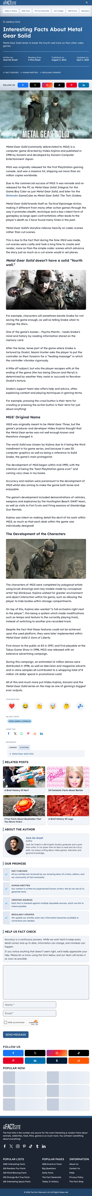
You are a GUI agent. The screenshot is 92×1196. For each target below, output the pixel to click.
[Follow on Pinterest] (71, 85)
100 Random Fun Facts (14, 1168)
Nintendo (12, 195)
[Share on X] (15, 733)
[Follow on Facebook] (23, 85)
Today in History (11, 11)
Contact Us (74, 1168)
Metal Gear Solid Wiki (23, 753)
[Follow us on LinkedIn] (43, 1146)
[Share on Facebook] (8, 733)
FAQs (71, 1172)
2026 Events (72, 11)
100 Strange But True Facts (16, 1177)
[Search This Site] (86, 2)
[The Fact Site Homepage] (9, 3)
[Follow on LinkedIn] (83, 85)
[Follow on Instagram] (47, 85)
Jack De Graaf (34, 837)
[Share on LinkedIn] (41, 733)
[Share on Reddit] (34, 733)
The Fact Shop (76, 1181)
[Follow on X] (35, 85)
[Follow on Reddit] (79, 1060)
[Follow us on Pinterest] (24, 1146)
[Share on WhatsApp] (21, 733)
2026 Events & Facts (52, 1164)
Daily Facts (26, 11)
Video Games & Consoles (20, 721)
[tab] (12, 747)
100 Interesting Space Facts (17, 1181)
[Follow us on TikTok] (31, 1146)
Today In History (50, 1181)
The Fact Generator (41, 11)
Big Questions (49, 1168)
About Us (73, 1164)
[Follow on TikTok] (59, 85)
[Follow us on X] (11, 1146)
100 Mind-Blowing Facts (14, 1172)
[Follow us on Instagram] (17, 1146)
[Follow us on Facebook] (4, 1146)
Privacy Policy (76, 1177)
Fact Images (58, 11)
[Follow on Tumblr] (57, 1060)
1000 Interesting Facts (14, 1164)
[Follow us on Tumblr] (37, 1146)
